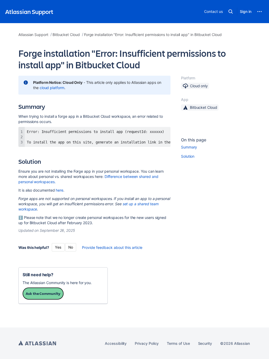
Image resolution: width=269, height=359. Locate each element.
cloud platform (52, 87)
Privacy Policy (147, 343)
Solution (187, 156)
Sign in (245, 11)
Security (205, 343)
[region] (94, 137)
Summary (189, 147)
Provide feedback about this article (112, 247)
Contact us (213, 11)
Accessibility (116, 343)
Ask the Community (43, 293)
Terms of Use (178, 343)
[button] (230, 12)
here (59, 190)
